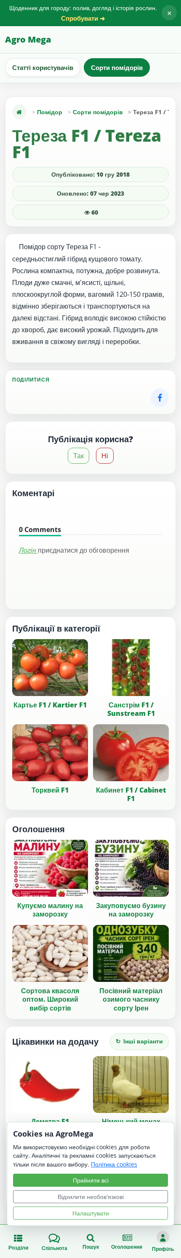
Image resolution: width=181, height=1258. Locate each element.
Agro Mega (28, 39)
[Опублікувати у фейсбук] (159, 398)
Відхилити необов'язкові (91, 1197)
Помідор (49, 112)
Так (78, 455)
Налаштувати (90, 1213)
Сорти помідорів (117, 67)
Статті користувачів (42, 67)
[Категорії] (19, 112)
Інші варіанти (139, 1041)
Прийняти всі (91, 1180)
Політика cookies (114, 1164)
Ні (104, 455)
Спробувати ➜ (83, 18)
